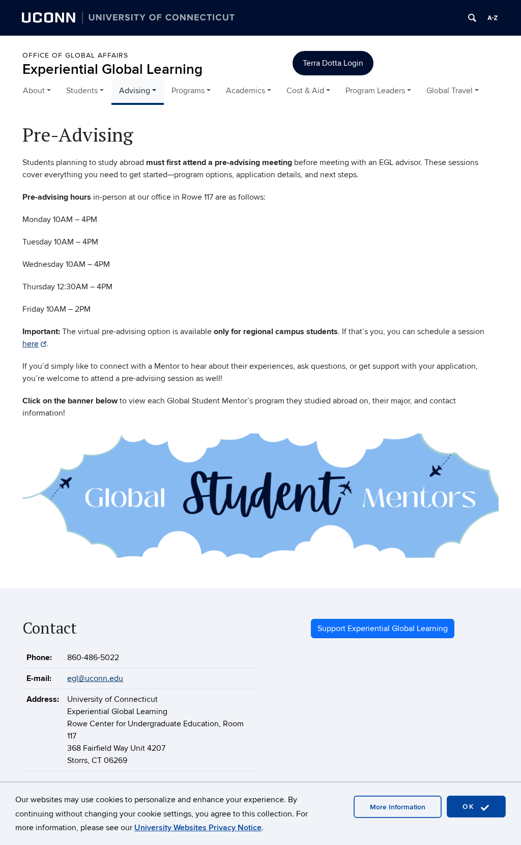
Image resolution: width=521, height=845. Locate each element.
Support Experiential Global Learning (382, 628)
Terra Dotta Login (333, 63)
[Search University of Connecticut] (472, 18)
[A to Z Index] (492, 18)
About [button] (34, 91)
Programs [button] (188, 91)
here (30, 344)
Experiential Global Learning (112, 69)
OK (470, 806)
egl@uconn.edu (95, 678)
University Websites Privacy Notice (198, 828)
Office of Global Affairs (75, 55)
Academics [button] (245, 91)
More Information (397, 807)
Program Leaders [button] (375, 91)
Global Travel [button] (449, 91)
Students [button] (82, 91)
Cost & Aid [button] (305, 91)
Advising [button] (134, 91)
